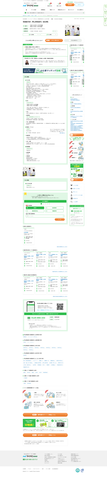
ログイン (79, 4)
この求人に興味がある (53, 40)
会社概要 (24, 468)
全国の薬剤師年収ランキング (75, 458)
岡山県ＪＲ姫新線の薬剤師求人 (76, 103)
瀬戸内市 (28, 372)
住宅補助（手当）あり (53, 362)
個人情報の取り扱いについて (49, 458)
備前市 (24, 372)
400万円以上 (37, 347)
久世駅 (24, 383)
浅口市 (40, 372)
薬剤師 (35, 207)
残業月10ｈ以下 (60, 362)
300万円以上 (25, 347)
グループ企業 (48, 468)
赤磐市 (33, 372)
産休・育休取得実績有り (27, 360)
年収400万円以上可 (30, 102)
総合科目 (24, 355)
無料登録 (70, 4)
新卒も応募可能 (45, 362)
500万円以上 (48, 347)
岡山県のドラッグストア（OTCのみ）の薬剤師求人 (76, 117)
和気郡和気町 (45, 372)
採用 (42, 468)
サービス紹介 (33, 9)
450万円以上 (43, 347)
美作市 (37, 372)
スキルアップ (35, 360)
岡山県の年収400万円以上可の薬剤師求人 (77, 122)
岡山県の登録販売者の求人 (75, 129)
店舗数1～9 (41, 360)
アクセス (55, 31)
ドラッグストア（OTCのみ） (32, 336)
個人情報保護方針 (55, 468)
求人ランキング (71, 9)
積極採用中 (28, 82)
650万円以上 (25, 349)
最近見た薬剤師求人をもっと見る (62, 246)
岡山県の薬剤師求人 (74, 98)
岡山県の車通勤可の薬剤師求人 (76, 126)
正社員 (24, 342)
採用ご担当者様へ (70, 2)
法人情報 (49, 34)
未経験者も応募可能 (37, 362)
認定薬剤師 (54, 207)
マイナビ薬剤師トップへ (49, 454)
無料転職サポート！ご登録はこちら (44, 414)
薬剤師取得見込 (35, 210)
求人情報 (32, 34)
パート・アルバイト (30, 342)
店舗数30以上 (29, 185)
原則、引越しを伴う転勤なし (28, 362)
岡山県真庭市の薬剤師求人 (75, 100)
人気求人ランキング (61, 458)
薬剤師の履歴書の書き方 (75, 455)
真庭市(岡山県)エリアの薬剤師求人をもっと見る (59, 271)
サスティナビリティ (36, 468)
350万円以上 (31, 347)
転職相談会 (43, 9)
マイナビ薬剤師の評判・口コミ (76, 461)
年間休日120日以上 (59, 360)
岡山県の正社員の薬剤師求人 (76, 107)
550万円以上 (54, 347)
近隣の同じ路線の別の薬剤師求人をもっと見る (60, 296)
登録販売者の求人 (29, 148)
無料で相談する (62, 132)
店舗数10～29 (46, 360)
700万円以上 (31, 349)
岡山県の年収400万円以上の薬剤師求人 (77, 112)
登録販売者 (54, 210)
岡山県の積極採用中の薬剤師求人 (76, 130)
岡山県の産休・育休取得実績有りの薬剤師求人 (77, 124)
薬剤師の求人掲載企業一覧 (62, 461)
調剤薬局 (24, 336)
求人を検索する (80, 9)
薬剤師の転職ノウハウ (74, 454)
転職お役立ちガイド (61, 9)
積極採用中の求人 (26, 367)
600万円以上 (60, 347)
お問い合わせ (47, 461)
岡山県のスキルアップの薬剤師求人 (77, 125)
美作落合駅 (29, 383)
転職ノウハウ (52, 9)
